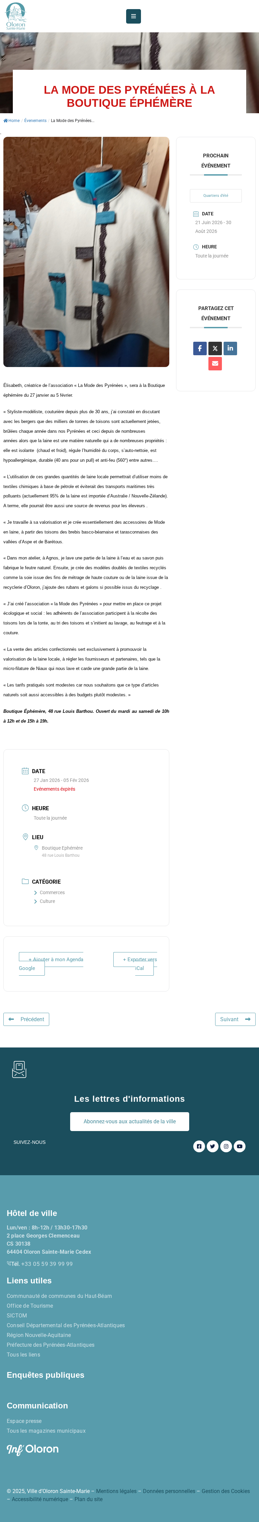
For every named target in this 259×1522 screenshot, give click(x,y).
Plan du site (89, 1499)
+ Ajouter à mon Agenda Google (51, 963)
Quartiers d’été (215, 195)
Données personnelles (169, 1491)
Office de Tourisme (30, 1306)
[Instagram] (226, 1146)
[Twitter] (213, 1146)
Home (14, 120)
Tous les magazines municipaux (46, 1431)
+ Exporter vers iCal (140, 963)
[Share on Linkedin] (230, 348)
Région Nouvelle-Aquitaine (39, 1335)
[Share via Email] (215, 363)
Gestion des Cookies (226, 1491)
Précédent (32, 1019)
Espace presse (24, 1421)
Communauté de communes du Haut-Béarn (59, 1296)
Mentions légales (116, 1491)
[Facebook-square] (199, 1146)
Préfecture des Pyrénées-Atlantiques (50, 1345)
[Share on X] (215, 348)
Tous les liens (23, 1354)
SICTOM (17, 1315)
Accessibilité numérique (40, 1499)
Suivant (229, 1019)
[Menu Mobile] (133, 16)
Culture (47, 901)
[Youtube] (240, 1146)
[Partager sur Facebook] (200, 348)
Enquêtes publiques (45, 1374)
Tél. (42, 1263)
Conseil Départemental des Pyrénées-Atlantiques (66, 1325)
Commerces (52, 892)
